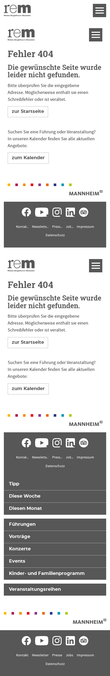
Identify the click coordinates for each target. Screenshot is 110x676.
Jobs (69, 226)
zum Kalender (28, 158)
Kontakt (22, 226)
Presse (57, 226)
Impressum (85, 226)
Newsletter (40, 226)
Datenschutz (55, 235)
